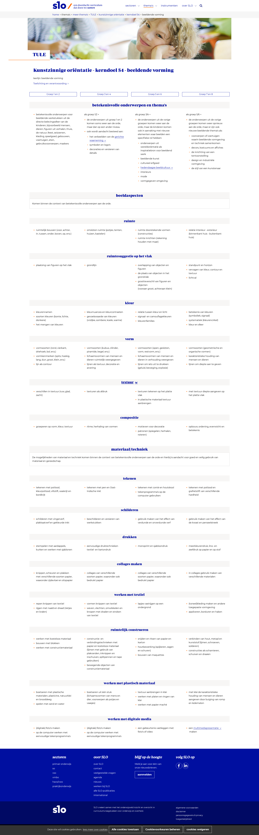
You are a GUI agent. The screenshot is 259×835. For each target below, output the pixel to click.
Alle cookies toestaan (125, 829)
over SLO (187, 5)
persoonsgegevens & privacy (189, 815)
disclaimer (181, 811)
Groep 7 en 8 (206, 94)
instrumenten (169, 5)
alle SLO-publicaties (104, 790)
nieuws (97, 782)
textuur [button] (129, 382)
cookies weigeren (198, 829)
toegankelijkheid (184, 819)
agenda (98, 777)
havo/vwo (57, 782)
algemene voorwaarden (187, 808)
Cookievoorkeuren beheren (162, 829)
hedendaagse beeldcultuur (155, 167)
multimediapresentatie (206, 728)
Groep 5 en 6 (155, 94)
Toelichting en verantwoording (50, 83)
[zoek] (201, 5)
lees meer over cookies (95, 829)
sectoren (130, 5)
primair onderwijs (61, 764)
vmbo (55, 777)
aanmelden (146, 775)
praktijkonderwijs (61, 786)
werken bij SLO (102, 786)
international (101, 795)
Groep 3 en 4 (104, 94)
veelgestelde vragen (105, 773)
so (53, 768)
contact (98, 768)
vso (54, 773)
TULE (39, 54)
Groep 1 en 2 (53, 94)
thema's (148, 5)
